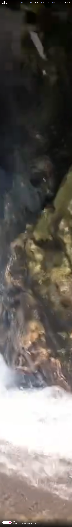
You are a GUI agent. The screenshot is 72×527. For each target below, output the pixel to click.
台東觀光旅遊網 (6, 2)
